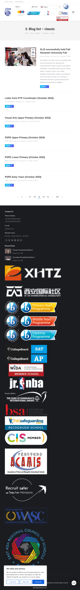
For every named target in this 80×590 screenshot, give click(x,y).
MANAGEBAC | (19, 2)
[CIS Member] (26, 444)
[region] (25, 575)
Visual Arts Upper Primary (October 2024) (28, 117)
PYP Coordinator (9, 101)
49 (39, 197)
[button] (74, 583)
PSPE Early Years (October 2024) (23, 177)
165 (57, 197)
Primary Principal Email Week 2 (23, 250)
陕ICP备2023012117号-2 (40, 588)
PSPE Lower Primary (11, 161)
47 (30, 197)
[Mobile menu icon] (73, 12)
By (55, 56)
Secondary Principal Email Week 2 (24, 257)
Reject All (25, 582)
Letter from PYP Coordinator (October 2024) (29, 98)
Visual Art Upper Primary (12, 121)
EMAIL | (18, 7)
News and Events (11, 49)
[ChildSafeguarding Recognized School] (26, 429)
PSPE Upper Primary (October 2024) (25, 137)
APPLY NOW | (9, 2)
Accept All (38, 582)
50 (43, 197)
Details (43, 86)
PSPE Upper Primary (11, 141)
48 (35, 197)
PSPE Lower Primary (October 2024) (25, 157)
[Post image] (8, 251)
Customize (13, 582)
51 (48, 197)
